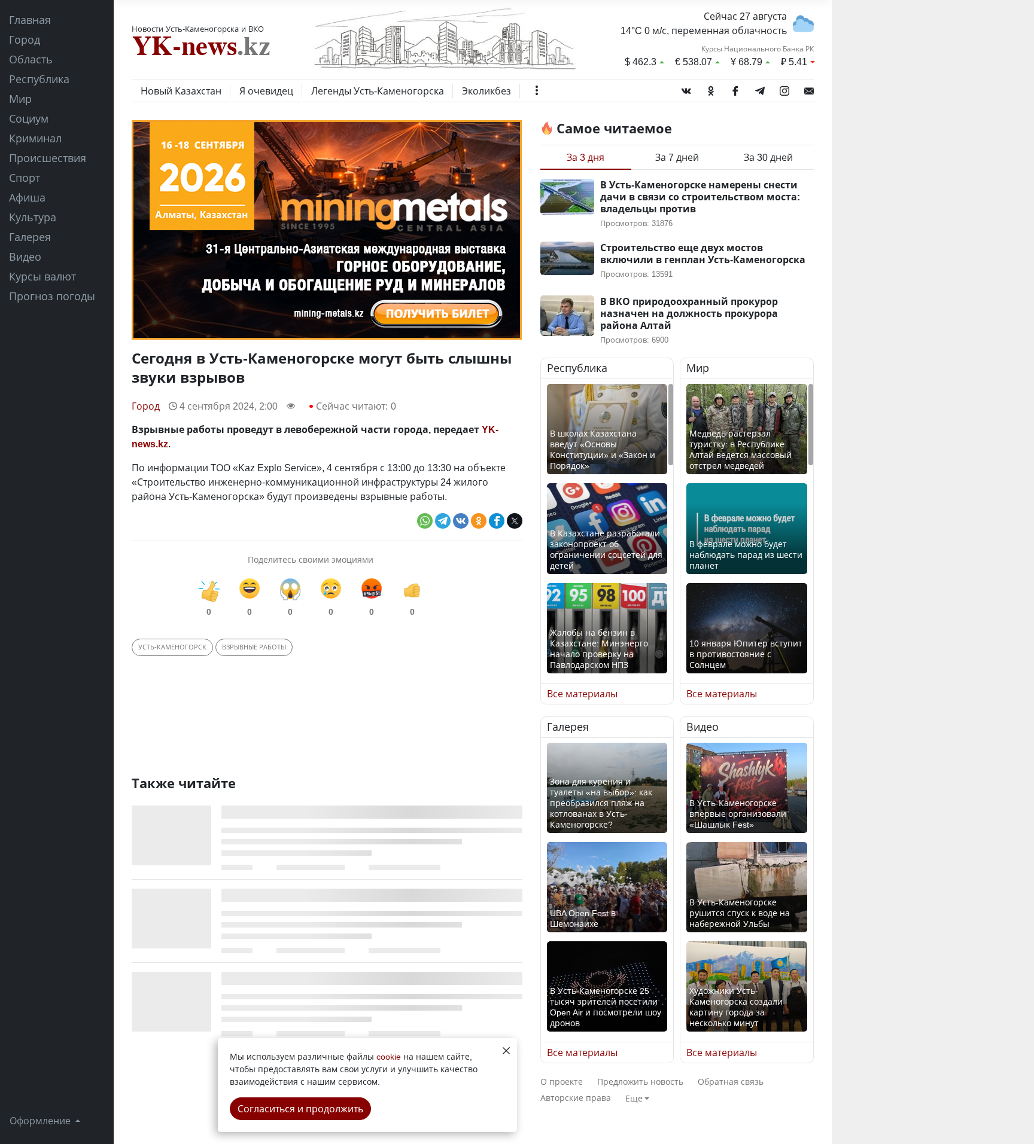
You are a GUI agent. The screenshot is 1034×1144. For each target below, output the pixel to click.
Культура (32, 217)
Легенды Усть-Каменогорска (377, 90)
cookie (388, 1056)
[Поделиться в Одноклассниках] (478, 521)
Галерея (30, 237)
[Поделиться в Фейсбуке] (496, 521)
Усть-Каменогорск (172, 646)
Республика (39, 79)
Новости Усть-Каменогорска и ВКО (198, 28)
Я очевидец (266, 90)
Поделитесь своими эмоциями (310, 559)
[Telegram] (760, 88)
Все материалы (582, 693)
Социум (28, 118)
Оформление (41, 1120)
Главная (30, 20)
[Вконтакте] (686, 88)
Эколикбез (486, 90)
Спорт (24, 177)
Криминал (35, 138)
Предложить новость (640, 1081)
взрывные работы (254, 646)
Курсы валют (42, 276)
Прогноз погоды (52, 296)
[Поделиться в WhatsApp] (425, 521)
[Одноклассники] (711, 88)
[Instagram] (784, 88)
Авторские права (575, 1097)
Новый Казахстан (181, 90)
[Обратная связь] (809, 88)
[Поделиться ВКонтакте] (461, 521)
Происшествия (47, 158)
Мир (20, 98)
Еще (634, 1098)
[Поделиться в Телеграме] (443, 521)
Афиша (27, 197)
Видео (25, 256)
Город (24, 39)
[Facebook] (735, 88)
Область (31, 59)
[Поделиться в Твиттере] (514, 521)
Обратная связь (731, 1081)
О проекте (561, 1081)
